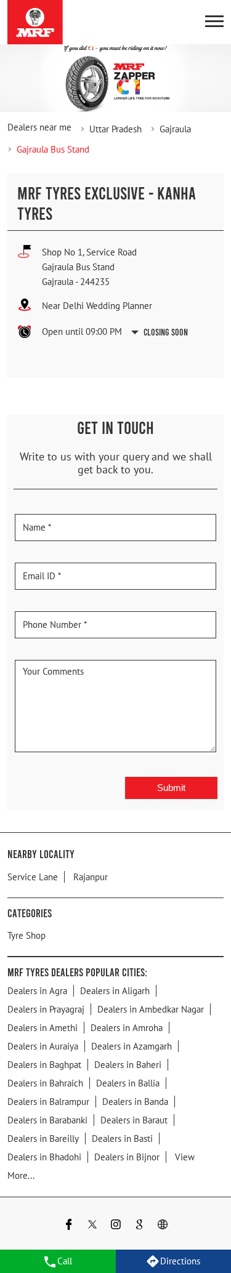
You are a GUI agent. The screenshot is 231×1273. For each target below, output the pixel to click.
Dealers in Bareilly (43, 1138)
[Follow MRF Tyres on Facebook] (69, 1226)
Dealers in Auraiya (42, 1046)
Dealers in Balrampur (48, 1101)
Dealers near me (39, 127)
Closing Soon (166, 331)
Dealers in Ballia (128, 1083)
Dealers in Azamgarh (131, 1046)
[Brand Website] (162, 1226)
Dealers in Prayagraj (45, 1009)
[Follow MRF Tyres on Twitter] (92, 1226)
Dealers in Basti (122, 1138)
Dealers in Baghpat (44, 1064)
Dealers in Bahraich (45, 1083)
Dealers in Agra (37, 991)
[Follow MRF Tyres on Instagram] (116, 1226)
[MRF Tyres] (35, 22)
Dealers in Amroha (127, 1028)
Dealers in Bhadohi (44, 1157)
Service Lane (32, 877)
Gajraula (175, 129)
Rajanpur (90, 877)
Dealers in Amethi (42, 1028)
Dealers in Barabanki (47, 1120)
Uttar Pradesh (115, 129)
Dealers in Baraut (134, 1120)
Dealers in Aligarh (115, 991)
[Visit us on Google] (139, 1226)
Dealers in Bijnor (127, 1157)
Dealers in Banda (135, 1101)
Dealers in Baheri (127, 1064)
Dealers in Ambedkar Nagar (150, 1009)
